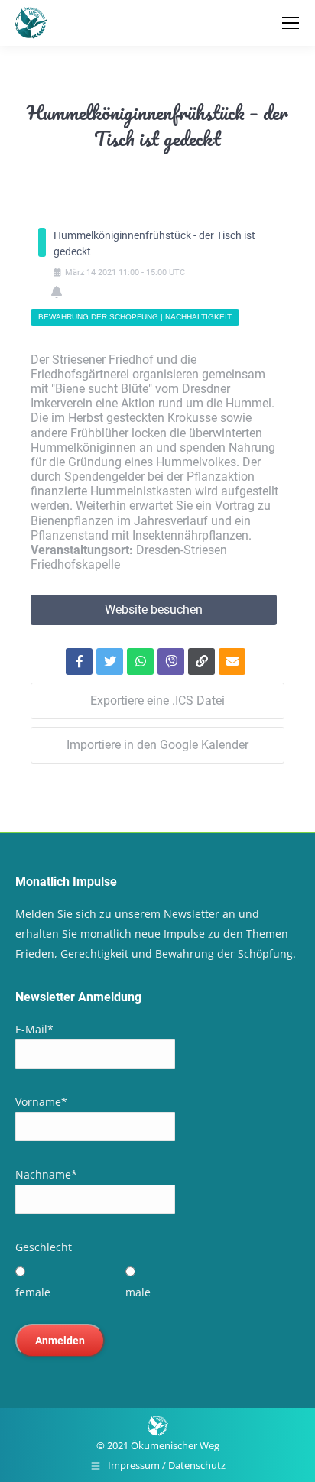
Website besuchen (154, 609)
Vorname (41, 1101)
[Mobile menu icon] (290, 23)
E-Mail (34, 1029)
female (32, 1292)
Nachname (46, 1174)
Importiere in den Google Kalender (157, 745)
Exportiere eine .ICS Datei (157, 700)
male (138, 1292)
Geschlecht (43, 1247)
